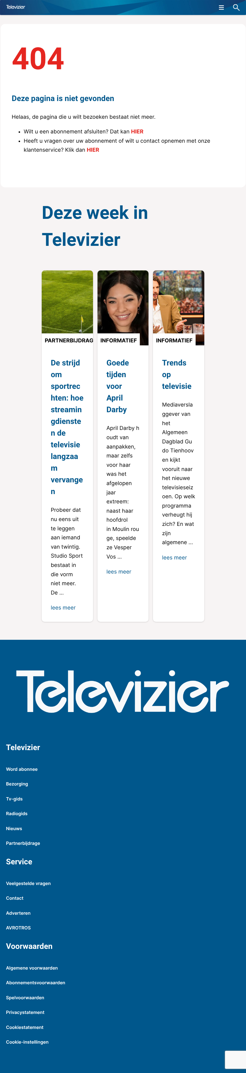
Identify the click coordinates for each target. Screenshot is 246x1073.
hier (137, 132)
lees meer (63, 608)
